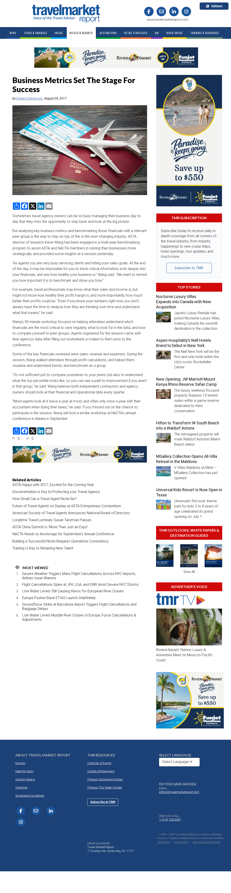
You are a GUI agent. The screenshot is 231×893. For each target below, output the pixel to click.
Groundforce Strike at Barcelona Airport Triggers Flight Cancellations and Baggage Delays (79, 606)
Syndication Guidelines (29, 795)
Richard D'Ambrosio (29, 98)
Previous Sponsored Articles (105, 779)
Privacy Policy (182, 842)
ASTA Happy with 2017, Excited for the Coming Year (53, 485)
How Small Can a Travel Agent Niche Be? (44, 499)
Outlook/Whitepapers (101, 771)
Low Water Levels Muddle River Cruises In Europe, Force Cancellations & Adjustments (79, 617)
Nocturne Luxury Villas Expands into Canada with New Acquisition (183, 301)
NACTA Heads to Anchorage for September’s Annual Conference (63, 534)
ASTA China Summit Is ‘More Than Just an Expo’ (50, 527)
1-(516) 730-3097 (170, 819)
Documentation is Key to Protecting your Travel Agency (56, 492)
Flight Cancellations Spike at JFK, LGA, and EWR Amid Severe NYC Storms (80, 584)
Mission (20, 763)
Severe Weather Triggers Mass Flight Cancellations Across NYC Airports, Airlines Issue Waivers (79, 576)
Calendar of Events (99, 763)
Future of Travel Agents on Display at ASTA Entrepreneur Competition (66, 506)
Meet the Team (24, 771)
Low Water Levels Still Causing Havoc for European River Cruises (73, 591)
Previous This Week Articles (104, 787)
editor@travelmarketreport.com (179, 792)
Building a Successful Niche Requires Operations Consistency (60, 541)
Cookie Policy (163, 842)
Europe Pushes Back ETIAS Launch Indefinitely (59, 598)
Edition (216, 6)
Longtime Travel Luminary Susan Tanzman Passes (51, 520)
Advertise (21, 787)
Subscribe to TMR (189, 268)
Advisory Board (25, 779)
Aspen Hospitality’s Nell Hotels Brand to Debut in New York (183, 343)
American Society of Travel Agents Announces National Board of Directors (71, 513)
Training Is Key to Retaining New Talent (42, 548)
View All (189, 572)
